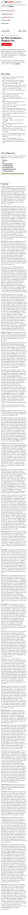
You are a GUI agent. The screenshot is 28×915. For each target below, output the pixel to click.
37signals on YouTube (7, 163)
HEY (7, 120)
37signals (10, 6)
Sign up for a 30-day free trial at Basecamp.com (12, 173)
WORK (11, 2)
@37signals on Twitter (7, 171)
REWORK (17, 63)
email (2, 157)
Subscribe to (8, 11)
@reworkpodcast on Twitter (9, 169)
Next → (25, 30)
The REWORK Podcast (7, 165)
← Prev (20, 30)
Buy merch (8, 17)
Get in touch (5, 23)
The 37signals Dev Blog (7, 167)
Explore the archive (7, 14)
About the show (6, 20)
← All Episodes (5, 30)
